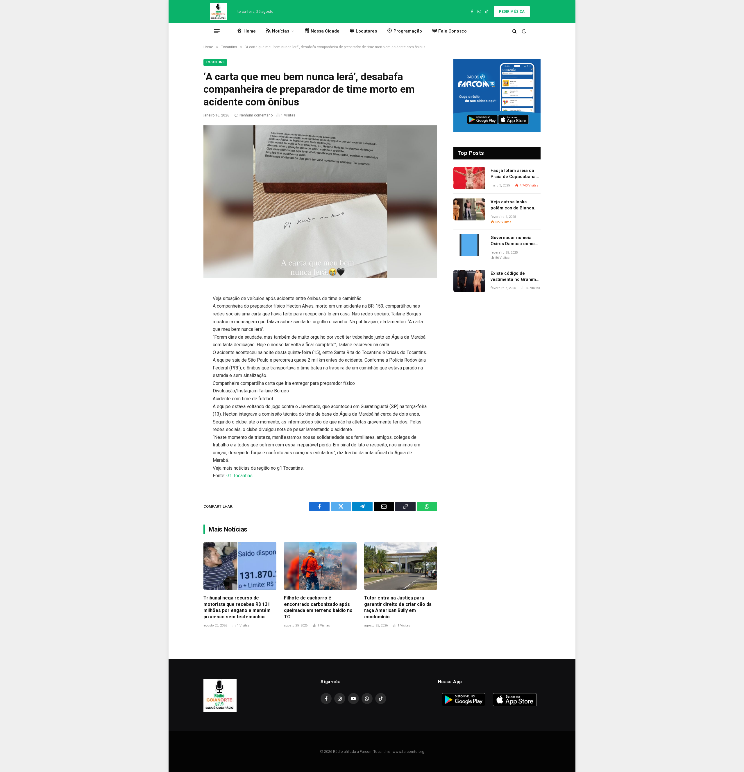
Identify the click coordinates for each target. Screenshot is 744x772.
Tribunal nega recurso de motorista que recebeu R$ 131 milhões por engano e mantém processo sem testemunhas (237, 607)
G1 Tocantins (239, 475)
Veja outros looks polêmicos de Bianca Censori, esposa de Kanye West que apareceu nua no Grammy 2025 (512, 205)
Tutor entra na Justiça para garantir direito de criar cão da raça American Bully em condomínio (398, 607)
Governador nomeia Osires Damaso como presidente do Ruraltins (515, 241)
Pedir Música (512, 12)
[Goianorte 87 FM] (218, 11)
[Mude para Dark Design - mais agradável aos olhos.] (523, 31)
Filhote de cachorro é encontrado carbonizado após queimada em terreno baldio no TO (318, 607)
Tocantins (215, 62)
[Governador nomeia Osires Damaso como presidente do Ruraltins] (469, 245)
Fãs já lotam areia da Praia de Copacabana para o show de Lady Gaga (513, 174)
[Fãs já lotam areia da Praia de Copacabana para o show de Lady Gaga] (469, 178)
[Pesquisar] (514, 31)
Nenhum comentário (256, 115)
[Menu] (217, 31)
